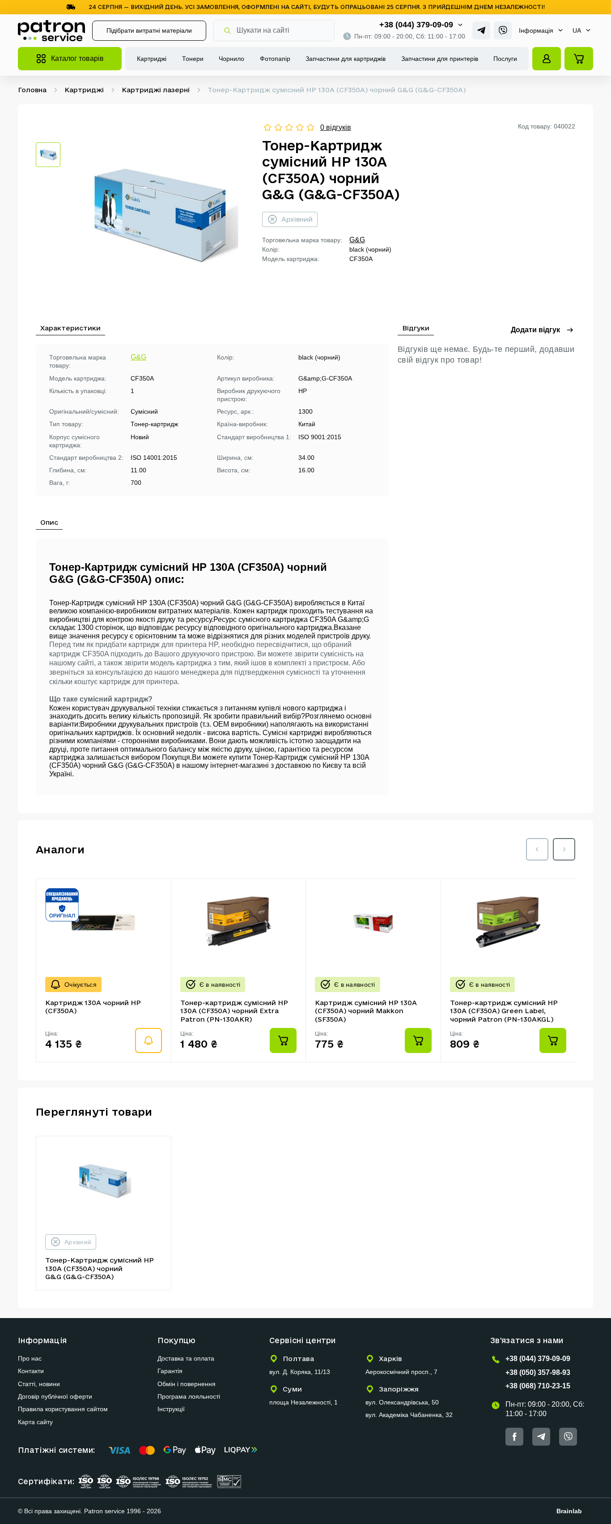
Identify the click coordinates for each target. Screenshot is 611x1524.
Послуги (505, 58)
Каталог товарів (77, 58)
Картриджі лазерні (156, 90)
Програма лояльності (188, 1396)
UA (577, 30)
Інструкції (171, 1409)
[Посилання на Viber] (503, 30)
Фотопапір (275, 58)
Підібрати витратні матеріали (149, 30)
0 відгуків (335, 127)
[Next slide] (564, 849)
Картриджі (151, 58)
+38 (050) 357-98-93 (537, 1372)
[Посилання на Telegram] (481, 30)
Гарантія (169, 1370)
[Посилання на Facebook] (514, 1437)
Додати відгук (535, 330)
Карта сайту (35, 1422)
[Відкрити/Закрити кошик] (578, 58)
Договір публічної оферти (55, 1396)
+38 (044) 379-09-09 (416, 24)
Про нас (30, 1358)
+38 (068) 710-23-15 (537, 1386)
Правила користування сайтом (63, 1409)
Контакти (31, 1370)
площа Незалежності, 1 (303, 1402)
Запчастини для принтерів (439, 58)
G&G (357, 240)
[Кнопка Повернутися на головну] (51, 30)
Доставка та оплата (185, 1358)
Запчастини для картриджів (346, 58)
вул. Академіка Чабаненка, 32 (409, 1414)
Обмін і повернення (186, 1383)
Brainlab (569, 1511)
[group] (161, 214)
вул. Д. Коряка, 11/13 (299, 1371)
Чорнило (231, 58)
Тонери (193, 58)
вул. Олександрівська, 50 (402, 1402)
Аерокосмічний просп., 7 (401, 1371)
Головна (32, 90)
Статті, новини (39, 1383)
